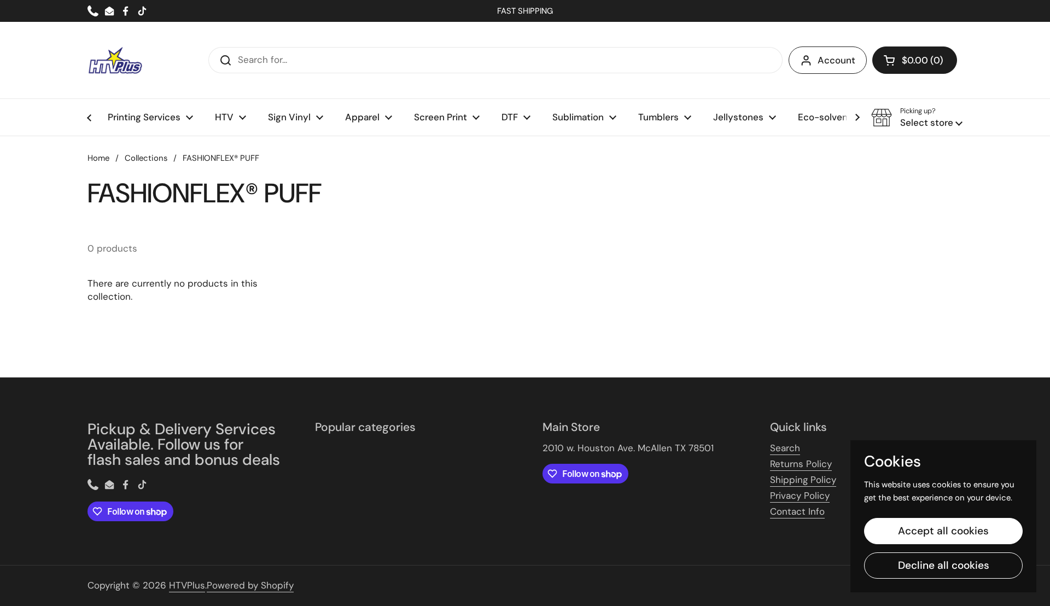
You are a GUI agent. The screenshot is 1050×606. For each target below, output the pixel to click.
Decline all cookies (943, 565)
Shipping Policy (803, 480)
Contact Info (797, 511)
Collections (146, 158)
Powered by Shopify (250, 585)
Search (785, 448)
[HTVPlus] (115, 60)
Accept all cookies (943, 531)
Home (98, 158)
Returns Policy (801, 464)
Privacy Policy (800, 496)
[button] (914, 60)
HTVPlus (187, 585)
